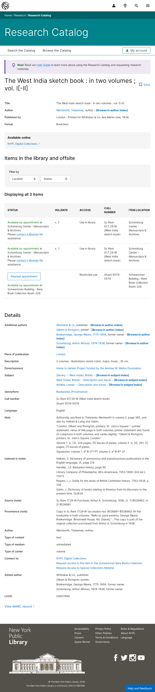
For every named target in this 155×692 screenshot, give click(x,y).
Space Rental (82, 641)
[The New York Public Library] (5, 5)
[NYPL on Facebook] (116, 658)
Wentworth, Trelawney (70, 110)
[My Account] (113, 5)
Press (77, 633)
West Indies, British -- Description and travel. (83, 380)
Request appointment (24, 276)
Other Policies (103, 633)
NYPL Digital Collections (71, 558)
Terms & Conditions (106, 637)
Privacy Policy (103, 628)
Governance (102, 641)
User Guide (43, 64)
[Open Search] (136, 5)
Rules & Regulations (132, 628)
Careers (79, 637)
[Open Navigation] (147, 5)
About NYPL (128, 633)
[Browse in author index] (112, 110)
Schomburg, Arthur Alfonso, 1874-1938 (80, 343)
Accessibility (81, 628)
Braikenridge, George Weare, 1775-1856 (81, 334)
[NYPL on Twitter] (124, 658)
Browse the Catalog (57, 50)
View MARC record (18, 606)
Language (126, 637)
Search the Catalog (21, 50)
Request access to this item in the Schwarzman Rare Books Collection (99, 563)
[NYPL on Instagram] (133, 658)
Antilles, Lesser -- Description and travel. (81, 384)
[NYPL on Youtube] (141, 658)
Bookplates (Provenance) (72, 391)
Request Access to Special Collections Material (85, 567)
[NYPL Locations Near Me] (125, 5)
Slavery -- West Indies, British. (74, 375)
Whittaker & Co (65, 325)
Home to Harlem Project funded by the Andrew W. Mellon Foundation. (99, 368)
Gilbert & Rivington (67, 329)
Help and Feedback (140, 688)
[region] (77, 250)
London (61, 354)
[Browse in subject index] (112, 375)
